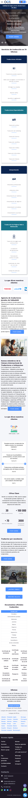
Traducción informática (14, 153)
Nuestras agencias (20, 744)
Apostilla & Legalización (14, 98)
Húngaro (9, 728)
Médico (14, 645)
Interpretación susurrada (14, 212)
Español (3, 728)
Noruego (23, 717)
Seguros (14, 627)
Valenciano (24, 726)
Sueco (22, 723)
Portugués (24, 719)
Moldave (15, 728)
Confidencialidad (6, 763)
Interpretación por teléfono (14, 196)
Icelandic (9, 730)
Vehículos (14, 619)
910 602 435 (7, 787)
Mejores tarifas (14, 92)
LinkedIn (17, 761)
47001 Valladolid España (8, 777)
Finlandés (9, 717)
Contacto (4, 766)
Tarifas (3, 741)
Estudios (14, 614)
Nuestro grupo (5, 750)
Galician (9, 721)
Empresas (14, 637)
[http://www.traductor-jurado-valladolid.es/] (7, 1)
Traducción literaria (14, 159)
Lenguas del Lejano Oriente (8, 710)
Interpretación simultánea (14, 207)
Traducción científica (14, 142)
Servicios (3, 744)
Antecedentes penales (14, 616)
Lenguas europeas (14, 705)
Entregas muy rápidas (14, 87)
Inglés (14, 717)
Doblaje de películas (14, 270)
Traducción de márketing (14, 131)
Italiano (15, 721)
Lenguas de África (14, 713)
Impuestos (14, 632)
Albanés (3, 717)
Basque (3, 721)
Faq (2, 755)
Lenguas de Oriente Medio (14, 708)
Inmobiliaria (14, 640)
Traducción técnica (14, 136)
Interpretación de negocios (14, 201)
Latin (14, 723)
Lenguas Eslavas (22, 710)
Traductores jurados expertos (14, 74)
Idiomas (17, 741)
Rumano (23, 721)
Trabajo (14, 635)
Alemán (3, 719)
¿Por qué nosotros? (21, 752)
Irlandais (15, 719)
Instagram (18, 764)
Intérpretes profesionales (14, 184)
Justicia (14, 622)
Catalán (3, 723)
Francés (9, 719)
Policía (14, 629)
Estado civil (14, 611)
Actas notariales (14, 643)
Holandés (9, 726)
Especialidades (5, 747)
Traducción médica (14, 147)
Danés (3, 726)
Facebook (18, 758)
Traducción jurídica (14, 125)
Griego (9, 723)
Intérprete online (14, 190)
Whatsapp (18, 755)
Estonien (3, 730)
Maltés (15, 726)
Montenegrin (16, 730)
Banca (14, 624)
